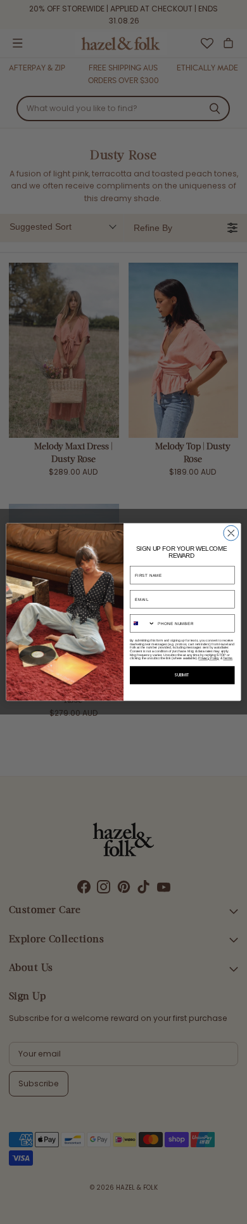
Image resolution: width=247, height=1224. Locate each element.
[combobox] (142, 624)
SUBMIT (182, 676)
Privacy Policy (208, 659)
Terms (227, 659)
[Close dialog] (231, 533)
